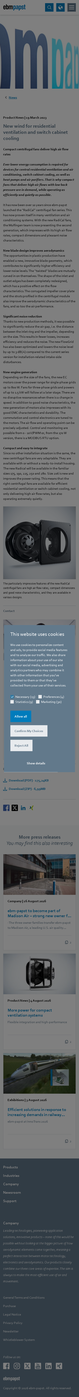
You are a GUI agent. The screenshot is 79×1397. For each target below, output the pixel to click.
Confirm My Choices (29, 731)
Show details (36, 763)
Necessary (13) (25, 697)
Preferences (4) (53, 697)
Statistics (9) (24, 702)
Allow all (21, 716)
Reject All (21, 745)
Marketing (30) (51, 702)
